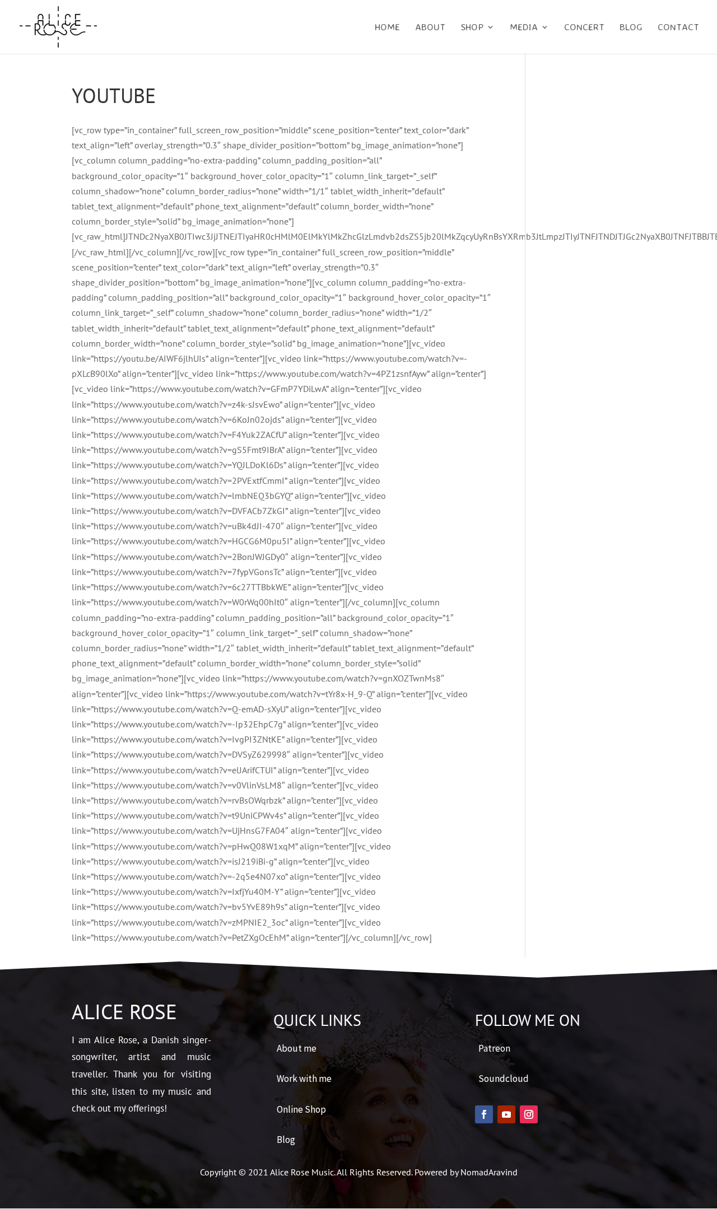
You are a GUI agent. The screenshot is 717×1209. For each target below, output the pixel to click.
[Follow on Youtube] (506, 1114)
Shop (471, 27)
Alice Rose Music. (303, 1172)
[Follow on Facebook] (484, 1114)
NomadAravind (489, 1172)
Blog (631, 27)
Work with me (304, 1078)
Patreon (494, 1048)
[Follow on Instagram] (529, 1114)
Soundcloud (503, 1078)
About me (296, 1048)
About (430, 27)
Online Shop (301, 1109)
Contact (678, 27)
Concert (584, 27)
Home (387, 27)
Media (524, 27)
